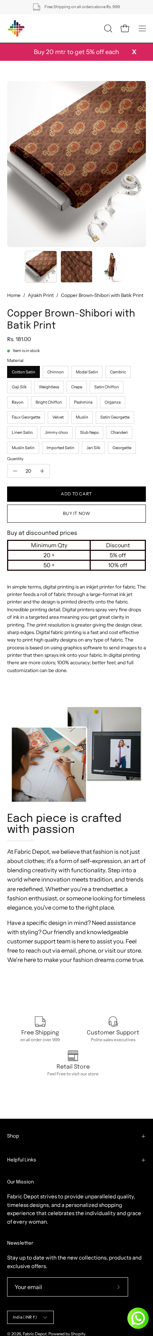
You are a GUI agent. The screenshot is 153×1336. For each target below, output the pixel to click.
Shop (13, 1136)
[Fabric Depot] (16, 28)
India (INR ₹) (25, 1317)
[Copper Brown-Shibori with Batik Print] (41, 267)
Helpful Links (21, 1159)
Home (14, 295)
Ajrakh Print (41, 295)
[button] (107, 28)
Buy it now (76, 513)
